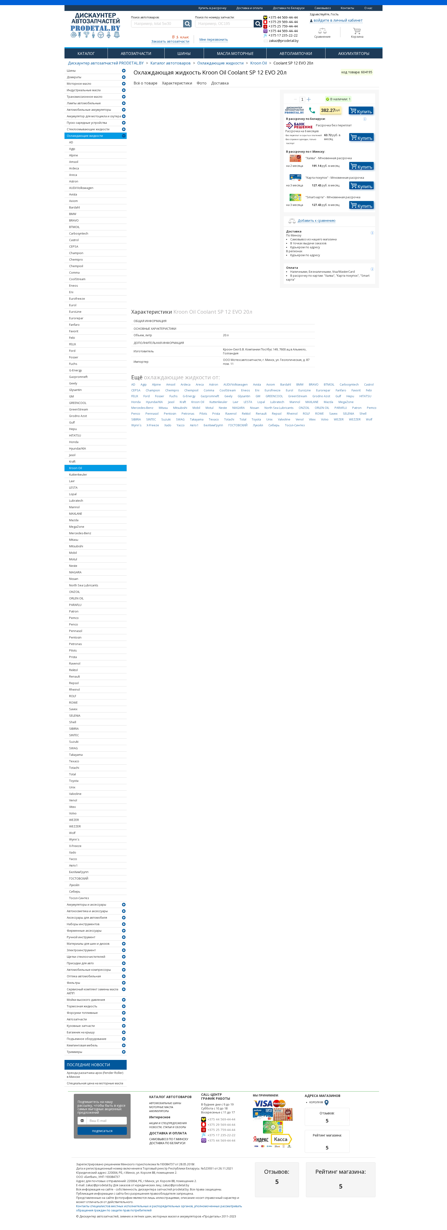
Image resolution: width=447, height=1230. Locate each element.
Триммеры (74, 1052)
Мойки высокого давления (86, 1000)
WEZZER (75, 826)
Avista (73, 194)
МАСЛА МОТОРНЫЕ (235, 53)
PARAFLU (75, 605)
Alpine (73, 155)
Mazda (73, 520)
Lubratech (76, 501)
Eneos (73, 286)
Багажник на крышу (81, 1032)
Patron (73, 611)
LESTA (73, 488)
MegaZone (76, 527)
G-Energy (75, 370)
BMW (72, 214)
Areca (73, 175)
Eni (71, 292)
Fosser (73, 357)
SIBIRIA (74, 729)
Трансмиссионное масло (84, 97)
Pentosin (75, 637)
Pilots (73, 650)
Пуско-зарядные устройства (87, 123)
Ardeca (74, 168)
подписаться (102, 1131)
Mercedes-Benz (80, 533)
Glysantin (75, 390)
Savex (73, 709)
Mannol (74, 507)
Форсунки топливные (82, 1013)
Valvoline (75, 794)
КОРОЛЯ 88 (316, 1102)
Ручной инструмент (81, 937)
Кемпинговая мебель (82, 1045)
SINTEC (74, 735)
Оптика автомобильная (84, 976)
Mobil (73, 553)
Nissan (73, 579)
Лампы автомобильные (84, 103)
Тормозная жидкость (82, 1006)
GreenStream (78, 409)
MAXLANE (75, 514)
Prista (73, 657)
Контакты (347, 8)
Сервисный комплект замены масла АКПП (92, 991)
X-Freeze (75, 846)
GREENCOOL (77, 403)
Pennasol (75, 631)
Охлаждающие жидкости (220, 63)
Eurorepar (76, 318)
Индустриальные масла (84, 90)
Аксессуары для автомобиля (87, 918)
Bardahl (74, 207)
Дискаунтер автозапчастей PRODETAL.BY (106, 63)
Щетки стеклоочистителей (86, 957)
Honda (73, 442)
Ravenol (74, 663)
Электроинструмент (81, 950)
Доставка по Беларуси (289, 8)
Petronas (75, 644)
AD (71, 142)
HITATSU (75, 435)
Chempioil (76, 266)
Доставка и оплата (249, 8)
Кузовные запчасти (81, 1026)
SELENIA (74, 716)
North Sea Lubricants (83, 585)
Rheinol (74, 690)
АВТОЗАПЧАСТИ (136, 53)
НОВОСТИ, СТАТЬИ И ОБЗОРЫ (167, 1127)
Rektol (73, 670)
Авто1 (73, 865)
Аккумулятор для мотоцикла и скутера (94, 116)
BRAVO (74, 220)
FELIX (72, 344)
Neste (73, 566)
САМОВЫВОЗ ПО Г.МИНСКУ (168, 1139)
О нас (368, 8)
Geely (73, 383)
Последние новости (88, 1064)
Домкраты (74, 77)
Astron (73, 181)
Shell (72, 722)
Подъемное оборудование (86, 1039)
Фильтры (73, 983)
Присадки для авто (80, 963)
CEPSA (73, 247)
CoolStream (77, 279)
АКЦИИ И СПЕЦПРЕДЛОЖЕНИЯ (168, 1123)
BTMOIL (74, 227)
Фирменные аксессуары (84, 931)
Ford (72, 351)
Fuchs (73, 364)
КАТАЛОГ (86, 53)
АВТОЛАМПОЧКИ (296, 53)
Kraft (72, 462)
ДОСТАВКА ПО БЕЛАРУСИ (167, 1143)
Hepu (73, 429)
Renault (74, 677)
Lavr (72, 481)
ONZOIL (74, 592)
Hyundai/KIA (77, 448)
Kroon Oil (258, 63)
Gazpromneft (78, 377)
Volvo (73, 813)
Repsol (74, 683)
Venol (73, 800)
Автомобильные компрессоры (89, 970)
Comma (74, 273)
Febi (72, 338)
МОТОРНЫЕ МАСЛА (161, 1107)
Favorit (73, 331)
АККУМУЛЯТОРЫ (353, 53)
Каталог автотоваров (170, 63)
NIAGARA (75, 572)
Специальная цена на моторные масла (95, 1083)
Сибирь (74, 892)
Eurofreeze (77, 299)
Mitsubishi (76, 546)
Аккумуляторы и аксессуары (86, 905)
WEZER (74, 820)
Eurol (72, 305)
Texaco (74, 761)
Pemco (74, 618)
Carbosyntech (78, 233)
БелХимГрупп (78, 872)
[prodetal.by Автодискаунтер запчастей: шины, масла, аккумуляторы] (95, 26)
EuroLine (75, 312)
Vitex (72, 807)
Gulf (72, 422)
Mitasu (73, 540)
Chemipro (76, 260)
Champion (76, 253)
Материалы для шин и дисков (88, 944)
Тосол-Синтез (79, 898)
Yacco (73, 859)
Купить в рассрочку (212, 8)
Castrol (74, 240)
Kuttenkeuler (78, 475)
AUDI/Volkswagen (81, 188)
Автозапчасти (77, 1019)
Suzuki (73, 742)
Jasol (72, 455)
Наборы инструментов (83, 924)
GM (71, 396)
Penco (73, 624)
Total (72, 774)
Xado (72, 852)
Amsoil (73, 162)
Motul (73, 559)
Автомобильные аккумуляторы (89, 110)
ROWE (73, 703)
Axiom (73, 201)
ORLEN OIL (76, 598)
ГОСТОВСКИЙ (78, 878)
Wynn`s (74, 839)
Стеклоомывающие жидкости (88, 129)
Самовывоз (323, 8)
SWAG (73, 748)
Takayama (76, 755)
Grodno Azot (78, 416)
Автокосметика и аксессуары (87, 911)
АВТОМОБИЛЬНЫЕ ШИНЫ (165, 1103)
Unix (72, 787)
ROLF (72, 696)
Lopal (73, 494)
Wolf (72, 833)
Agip (72, 149)
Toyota (73, 781)
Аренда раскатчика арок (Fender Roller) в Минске (95, 1075)
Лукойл (74, 885)
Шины (71, 71)
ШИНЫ (184, 53)
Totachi (74, 768)
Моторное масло (79, 84)
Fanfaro (74, 325)
